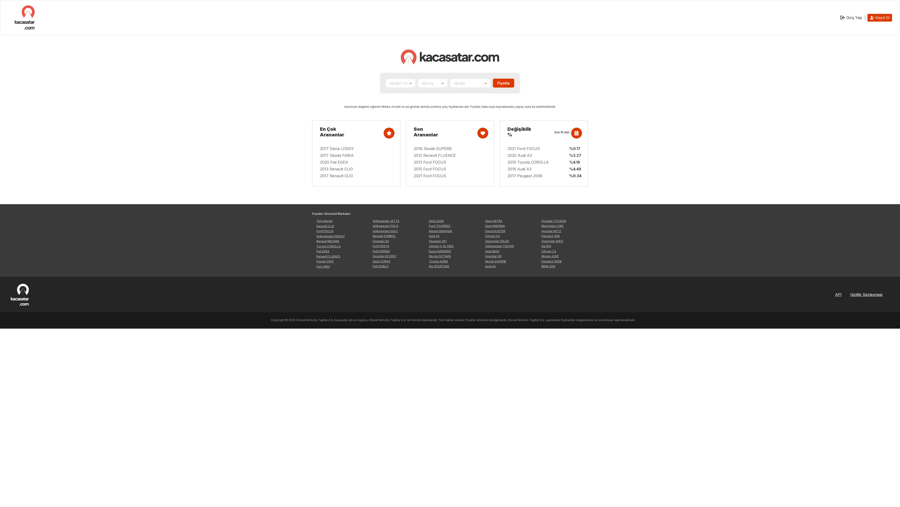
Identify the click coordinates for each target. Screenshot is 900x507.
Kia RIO (546, 246)
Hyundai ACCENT (385, 256)
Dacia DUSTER (495, 231)
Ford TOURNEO (439, 226)
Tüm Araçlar (324, 221)
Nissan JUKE (550, 256)
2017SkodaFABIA (337, 155)
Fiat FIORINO (381, 251)
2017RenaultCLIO (336, 175)
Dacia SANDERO (440, 251)
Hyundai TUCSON (553, 221)
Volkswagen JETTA (386, 221)
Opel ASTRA (493, 221)
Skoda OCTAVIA (440, 256)
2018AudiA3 (519, 169)
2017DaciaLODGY (337, 148)
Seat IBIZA (492, 251)
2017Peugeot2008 (525, 175)
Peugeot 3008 (551, 261)
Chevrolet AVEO (552, 241)
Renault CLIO (325, 226)
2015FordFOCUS (430, 169)
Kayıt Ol (882, 17)
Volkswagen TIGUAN (499, 246)
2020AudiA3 (520, 155)
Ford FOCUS (325, 231)
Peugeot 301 (437, 241)
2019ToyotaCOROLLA (528, 162)
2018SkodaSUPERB (433, 148)
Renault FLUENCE (328, 256)
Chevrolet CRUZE (497, 241)
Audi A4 (490, 266)
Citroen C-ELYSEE (441, 246)
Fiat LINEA (323, 266)
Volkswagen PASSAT (330, 236)
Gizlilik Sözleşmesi (866, 294)
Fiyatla (503, 83)
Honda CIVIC (325, 261)
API (838, 294)
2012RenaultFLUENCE (435, 155)
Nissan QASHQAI (440, 231)
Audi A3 (434, 236)
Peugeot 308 (550, 236)
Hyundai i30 (493, 256)
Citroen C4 (492, 236)
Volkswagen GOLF (385, 231)
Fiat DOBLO (381, 266)
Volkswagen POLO (385, 226)
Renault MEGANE (327, 241)
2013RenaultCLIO (336, 169)
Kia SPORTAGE (439, 266)
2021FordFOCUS (430, 175)
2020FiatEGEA (334, 162)
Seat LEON (436, 221)
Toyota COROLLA (328, 246)
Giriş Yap (853, 17)
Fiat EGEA (322, 251)
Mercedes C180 (552, 226)
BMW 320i (548, 266)
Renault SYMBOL (384, 236)
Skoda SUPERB (495, 261)
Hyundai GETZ (551, 231)
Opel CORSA (381, 261)
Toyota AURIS (438, 261)
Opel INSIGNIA (495, 226)
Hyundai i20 (381, 241)
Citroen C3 (548, 251)
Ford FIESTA (381, 246)
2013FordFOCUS (430, 162)
